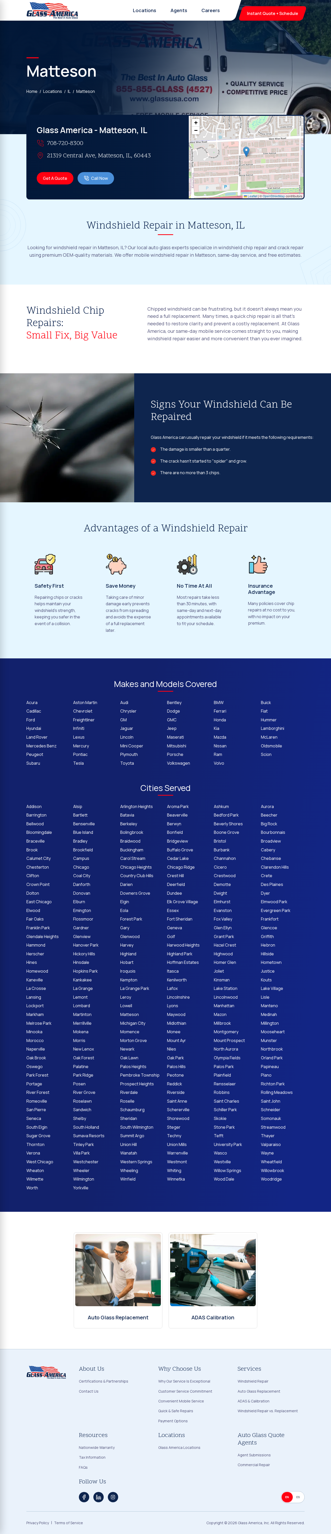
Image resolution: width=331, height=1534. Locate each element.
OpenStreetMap (274, 196)
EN (287, 1497)
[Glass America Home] (52, 10)
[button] (246, 152)
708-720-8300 (65, 143)
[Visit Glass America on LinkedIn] (98, 1497)
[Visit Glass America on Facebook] (84, 1497)
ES (298, 1497)
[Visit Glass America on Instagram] (113, 1497)
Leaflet (252, 196)
